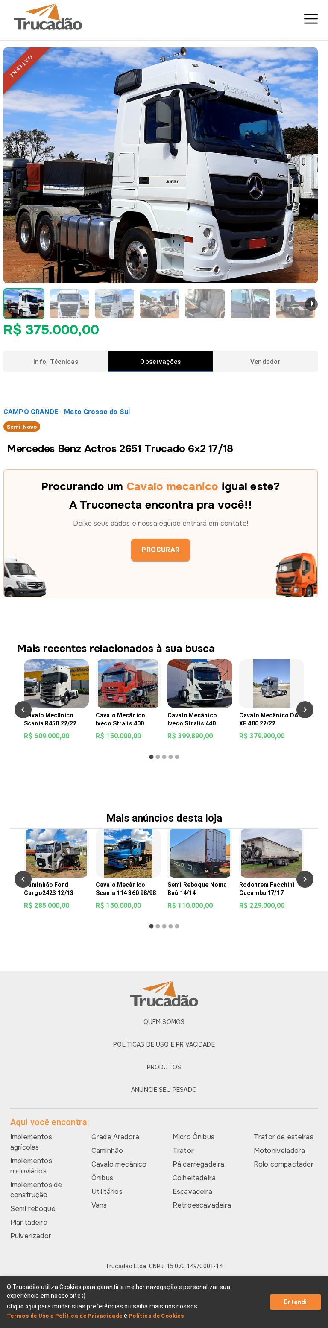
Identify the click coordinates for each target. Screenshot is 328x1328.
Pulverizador (30, 1235)
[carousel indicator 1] (151, 757)
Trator (183, 1150)
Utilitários (107, 1191)
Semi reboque (33, 1208)
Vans (99, 1205)
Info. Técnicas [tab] (56, 362)
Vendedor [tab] (265, 362)
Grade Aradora (115, 1136)
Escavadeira (192, 1191)
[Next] (304, 709)
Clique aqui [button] (21, 1306)
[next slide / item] (311, 304)
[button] (23, 303)
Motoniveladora (279, 1150)
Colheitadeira (194, 1177)
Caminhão (107, 1150)
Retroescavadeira (202, 1205)
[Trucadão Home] (164, 16)
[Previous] (23, 709)
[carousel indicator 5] (177, 757)
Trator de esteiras (283, 1136)
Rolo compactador (283, 1164)
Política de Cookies (156, 1316)
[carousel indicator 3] (164, 757)
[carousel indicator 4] (170, 757)
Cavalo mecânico (118, 1164)
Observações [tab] (160, 362)
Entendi (295, 1302)
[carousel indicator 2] (158, 757)
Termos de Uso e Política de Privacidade (65, 1316)
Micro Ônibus (193, 1136)
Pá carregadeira (198, 1164)
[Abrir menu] (311, 19)
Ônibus (102, 1177)
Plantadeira (28, 1222)
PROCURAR (160, 550)
